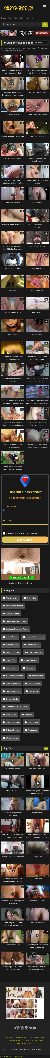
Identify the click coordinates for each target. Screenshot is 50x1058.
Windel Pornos (12, 738)
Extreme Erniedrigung (35, 637)
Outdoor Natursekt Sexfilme (17, 707)
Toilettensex (32, 730)
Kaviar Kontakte (30, 660)
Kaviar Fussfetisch (34, 652)
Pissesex (28, 714)
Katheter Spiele (33, 644)
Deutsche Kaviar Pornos (16, 621)
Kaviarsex (30, 668)
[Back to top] (42, 1050)
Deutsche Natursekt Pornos (17, 629)
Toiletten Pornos (12, 730)
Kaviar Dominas (12, 652)
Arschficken (31, 598)
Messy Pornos (37, 676)
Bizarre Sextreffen (25, 1043)
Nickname (11, 506)
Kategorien (21, 1037)
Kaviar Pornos (11, 668)
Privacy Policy (6, 1056)
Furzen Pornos (12, 644)
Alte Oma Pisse (12, 598)
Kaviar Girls (10, 660)
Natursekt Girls (34, 683)
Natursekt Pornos (13, 691)
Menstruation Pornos (14, 676)
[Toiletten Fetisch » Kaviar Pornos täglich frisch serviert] (20, 8)
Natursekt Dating (13, 683)
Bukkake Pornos (12, 613)
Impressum (18, 1056)
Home (9, 1037)
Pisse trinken (11, 714)
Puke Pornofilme (12, 722)
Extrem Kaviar (11, 637)
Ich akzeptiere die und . (22, 533)
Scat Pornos (33, 722)
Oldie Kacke (33, 691)
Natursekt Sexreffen (35, 1040)
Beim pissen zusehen (14, 606)
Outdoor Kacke (12, 699)
